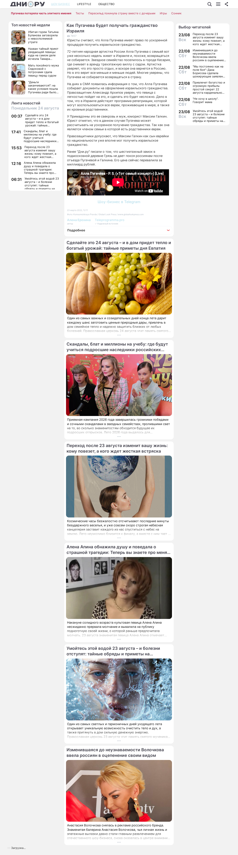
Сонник (176, 13)
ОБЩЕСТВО (106, 4)
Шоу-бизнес (60, 4)
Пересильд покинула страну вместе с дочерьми (121, 13)
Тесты (80, 13)
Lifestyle (84, 4)
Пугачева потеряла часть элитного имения (41, 13)
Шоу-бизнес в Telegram (119, 202)
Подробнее (76, 230)
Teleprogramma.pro (109, 220)
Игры (163, 13)
